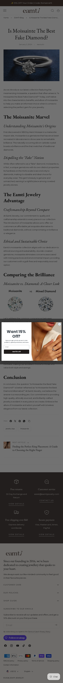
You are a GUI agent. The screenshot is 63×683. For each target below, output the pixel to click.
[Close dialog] (59, 324)
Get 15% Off (16, 352)
